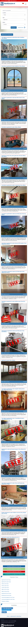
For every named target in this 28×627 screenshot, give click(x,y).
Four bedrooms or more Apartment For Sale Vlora (14, 574)
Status (4, 22)
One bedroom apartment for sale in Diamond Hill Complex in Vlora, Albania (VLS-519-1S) (14, 244)
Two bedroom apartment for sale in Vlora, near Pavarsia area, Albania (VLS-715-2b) (13, 483)
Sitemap (2, 619)
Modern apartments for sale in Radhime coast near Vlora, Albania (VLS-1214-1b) (14, 513)
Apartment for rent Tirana (6, 579)
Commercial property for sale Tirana (8, 599)
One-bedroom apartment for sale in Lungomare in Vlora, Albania (14, 185)
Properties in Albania (5, 601)
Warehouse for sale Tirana (6, 595)
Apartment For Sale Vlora (16, 616)
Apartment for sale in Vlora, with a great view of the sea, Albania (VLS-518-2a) (13, 156)
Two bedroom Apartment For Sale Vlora (14, 568)
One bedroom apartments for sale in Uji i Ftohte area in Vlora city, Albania (14, 214)
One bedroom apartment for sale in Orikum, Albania (11, 127)
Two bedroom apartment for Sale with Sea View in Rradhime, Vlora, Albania (13, 38)
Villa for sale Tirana (5, 585)
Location (4, 12)
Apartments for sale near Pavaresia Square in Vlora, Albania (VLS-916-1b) (14, 450)
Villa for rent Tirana (5, 583)
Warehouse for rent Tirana (6, 593)
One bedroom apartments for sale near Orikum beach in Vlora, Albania (13, 98)
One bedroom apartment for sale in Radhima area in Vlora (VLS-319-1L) (13, 302)
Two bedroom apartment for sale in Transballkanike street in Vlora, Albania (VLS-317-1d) (13, 419)
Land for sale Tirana (5, 587)
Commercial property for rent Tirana (8, 597)
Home (8, 616)
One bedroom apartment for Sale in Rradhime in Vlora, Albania (13, 66)
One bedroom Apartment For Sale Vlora (14, 566)
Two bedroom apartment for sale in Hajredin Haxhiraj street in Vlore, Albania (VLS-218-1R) (13, 389)
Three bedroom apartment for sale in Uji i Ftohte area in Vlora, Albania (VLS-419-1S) (13, 272)
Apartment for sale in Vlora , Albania (8, 360)
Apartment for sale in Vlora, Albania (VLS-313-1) (10, 537)
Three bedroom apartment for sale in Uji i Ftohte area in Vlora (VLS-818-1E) (13, 331)
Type (3, 17)
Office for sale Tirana (5, 591)
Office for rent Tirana (5, 589)
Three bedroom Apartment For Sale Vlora (14, 571)
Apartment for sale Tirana (6, 581)
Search (14, 27)
